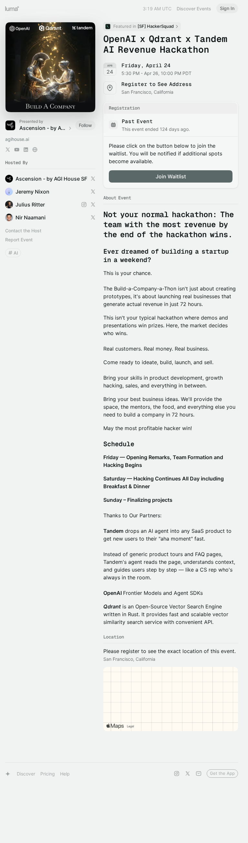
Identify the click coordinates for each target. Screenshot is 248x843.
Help (65, 773)
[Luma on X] (187, 773)
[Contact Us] (198, 773)
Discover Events (194, 8)
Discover (26, 773)
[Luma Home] (12, 8)
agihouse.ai (17, 139)
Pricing (47, 773)
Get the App (222, 773)
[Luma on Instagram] (176, 773)
